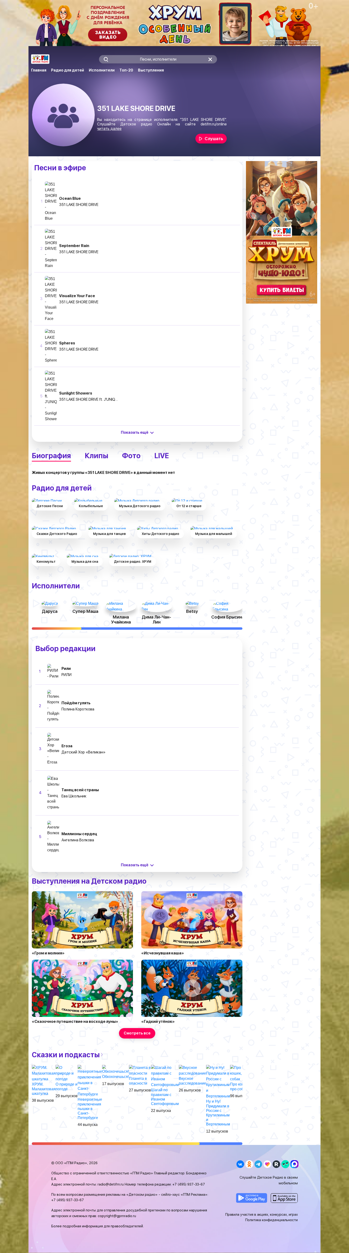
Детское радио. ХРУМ (132, 561)
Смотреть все (137, 1033)
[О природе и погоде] (67, 1073)
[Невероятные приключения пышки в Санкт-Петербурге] (90, 1081)
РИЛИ (66, 674)
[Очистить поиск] (210, 59)
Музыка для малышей (213, 534)
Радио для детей (67, 70)
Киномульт (46, 561)
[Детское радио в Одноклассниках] (249, 1164)
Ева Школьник (73, 796)
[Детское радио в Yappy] (285, 1164)
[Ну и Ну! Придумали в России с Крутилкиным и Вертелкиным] (218, 1082)
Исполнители (102, 70)
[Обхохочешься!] (115, 1069)
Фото (131, 455)
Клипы (96, 455)
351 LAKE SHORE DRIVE (78, 204)
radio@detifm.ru (111, 1184)
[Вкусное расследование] (192, 1070)
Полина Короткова (77, 709)
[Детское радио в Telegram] (258, 1164)
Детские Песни (50, 506)
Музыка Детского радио (139, 506)
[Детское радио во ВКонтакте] (240, 1164)
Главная (38, 70)
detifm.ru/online (214, 124)
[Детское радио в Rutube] (276, 1164)
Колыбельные (91, 506)
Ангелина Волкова (77, 840)
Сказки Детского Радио (57, 534)
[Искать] (105, 59)
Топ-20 (126, 70)
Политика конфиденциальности (271, 1220)
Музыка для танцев (109, 534)
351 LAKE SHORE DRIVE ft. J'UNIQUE (88, 399)
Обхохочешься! (115, 1077)
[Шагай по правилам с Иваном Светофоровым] (165, 1076)
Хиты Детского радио (160, 534)
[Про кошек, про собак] (241, 1073)
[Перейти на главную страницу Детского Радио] (40, 59)
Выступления (151, 70)
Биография (51, 455)
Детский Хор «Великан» (83, 752)
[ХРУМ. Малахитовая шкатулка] (44, 1073)
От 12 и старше (189, 506)
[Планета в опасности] (140, 1070)
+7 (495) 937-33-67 (188, 1184)
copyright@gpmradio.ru (117, 1216)
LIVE (161, 455)
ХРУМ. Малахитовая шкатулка (44, 1088)
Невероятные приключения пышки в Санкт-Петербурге (90, 1108)
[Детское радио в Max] (294, 1164)
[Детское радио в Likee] (267, 1164)
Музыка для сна (84, 561)
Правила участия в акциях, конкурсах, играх (261, 1214)
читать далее (109, 128)
